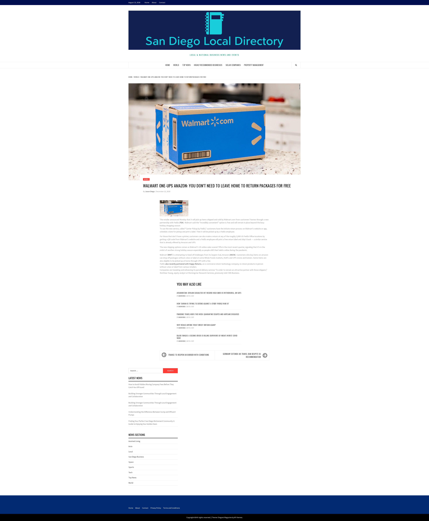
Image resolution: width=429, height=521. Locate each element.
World (176, 65)
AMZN (232, 255)
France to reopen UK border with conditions (188, 354)
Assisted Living (134, 441)
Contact (162, 2)
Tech (130, 472)
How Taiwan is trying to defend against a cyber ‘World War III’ (203, 303)
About (154, 2)
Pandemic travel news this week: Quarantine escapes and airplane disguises (208, 314)
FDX (181, 222)
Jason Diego (150, 191)
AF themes (238, 517)
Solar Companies (233, 65)
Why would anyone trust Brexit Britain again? (196, 325)
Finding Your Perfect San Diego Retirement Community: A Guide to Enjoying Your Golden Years (151, 422)
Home (147, 2)
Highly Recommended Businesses (208, 65)
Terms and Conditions (171, 508)
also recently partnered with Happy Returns (183, 264)
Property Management (254, 65)
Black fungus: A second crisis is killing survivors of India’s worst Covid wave (207, 336)
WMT (170, 255)
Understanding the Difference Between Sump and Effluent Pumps (152, 413)
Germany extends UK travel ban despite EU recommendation (242, 355)
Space (131, 462)
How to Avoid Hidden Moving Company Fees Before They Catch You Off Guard (151, 386)
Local (130, 451)
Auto (130, 446)
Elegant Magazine (225, 517)
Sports (131, 467)
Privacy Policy (155, 508)
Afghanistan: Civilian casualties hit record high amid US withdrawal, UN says (209, 293)
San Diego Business (136, 457)
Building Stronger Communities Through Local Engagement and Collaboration (152, 395)
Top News (186, 65)
